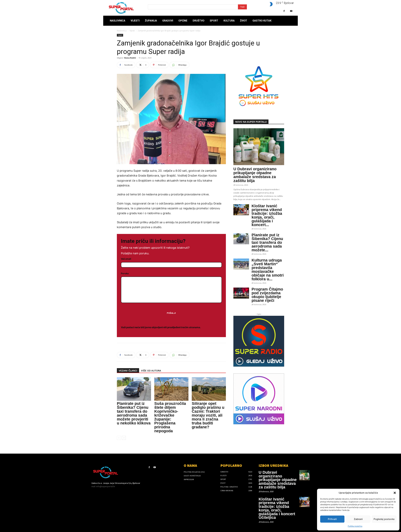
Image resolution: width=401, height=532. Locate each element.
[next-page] (124, 438)
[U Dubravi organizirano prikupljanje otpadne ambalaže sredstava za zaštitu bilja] (258, 146)
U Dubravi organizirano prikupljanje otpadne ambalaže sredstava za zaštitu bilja (254, 175)
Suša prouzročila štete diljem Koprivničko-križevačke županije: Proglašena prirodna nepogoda (170, 417)
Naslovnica (122, 30)
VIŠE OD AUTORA (151, 370)
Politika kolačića (355, 526)
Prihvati (332, 519)
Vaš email (126, 258)
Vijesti (132, 30)
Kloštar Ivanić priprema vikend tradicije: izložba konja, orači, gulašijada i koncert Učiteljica (277, 508)
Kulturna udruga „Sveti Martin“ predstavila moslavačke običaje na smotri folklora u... (268, 269)
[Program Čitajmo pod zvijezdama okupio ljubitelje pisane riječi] (241, 293)
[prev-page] (119, 438)
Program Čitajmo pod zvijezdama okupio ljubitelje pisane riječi (267, 295)
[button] (394, 492)
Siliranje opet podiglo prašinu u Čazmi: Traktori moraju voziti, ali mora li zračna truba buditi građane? (208, 415)
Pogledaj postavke (384, 519)
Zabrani (358, 519)
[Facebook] (284, 11)
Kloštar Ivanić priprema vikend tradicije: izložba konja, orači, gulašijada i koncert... (267, 215)
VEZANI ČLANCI (128, 370)
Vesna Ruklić (130, 58)
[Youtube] (291, 11)
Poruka (125, 273)
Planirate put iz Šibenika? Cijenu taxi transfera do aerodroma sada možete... (267, 242)
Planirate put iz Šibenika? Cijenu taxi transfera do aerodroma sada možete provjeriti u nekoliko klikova (134, 413)
